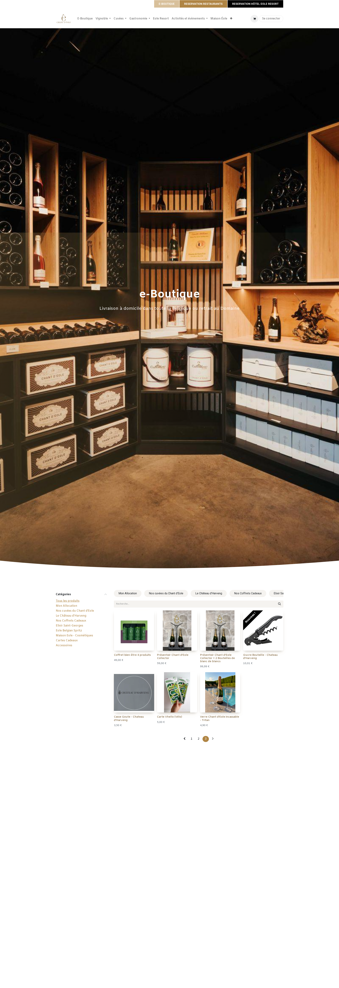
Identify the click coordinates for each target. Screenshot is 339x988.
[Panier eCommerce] (254, 19)
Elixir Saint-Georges (69, 626)
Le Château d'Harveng (71, 616)
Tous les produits (67, 601)
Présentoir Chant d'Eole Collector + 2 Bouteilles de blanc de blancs (217, 658)
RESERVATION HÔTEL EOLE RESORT (255, 3)
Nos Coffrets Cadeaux (71, 621)
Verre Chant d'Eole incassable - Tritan (219, 718)
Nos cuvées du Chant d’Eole (75, 611)
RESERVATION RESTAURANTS (203, 3)
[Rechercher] (279, 604)
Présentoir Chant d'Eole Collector (172, 656)
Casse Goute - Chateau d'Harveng (129, 718)
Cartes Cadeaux (67, 640)
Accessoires (64, 645)
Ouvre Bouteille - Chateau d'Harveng (260, 656)
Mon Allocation (66, 606)
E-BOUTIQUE (167, 3)
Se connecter (271, 18)
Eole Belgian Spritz (69, 630)
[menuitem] (85, 18)
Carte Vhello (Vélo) (169, 717)
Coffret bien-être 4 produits (132, 655)
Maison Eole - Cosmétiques (74, 635)
